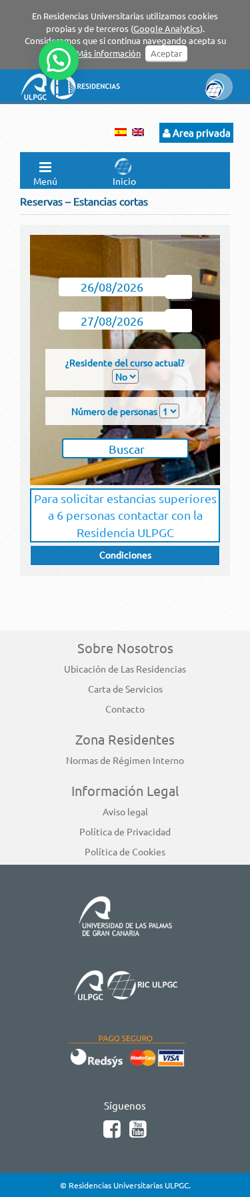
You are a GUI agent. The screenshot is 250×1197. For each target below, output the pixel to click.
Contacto (125, 709)
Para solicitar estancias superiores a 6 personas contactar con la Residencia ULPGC (125, 515)
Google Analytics (166, 28)
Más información (108, 53)
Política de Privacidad (125, 831)
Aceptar (166, 53)
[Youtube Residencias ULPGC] (139, 1132)
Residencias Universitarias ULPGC (129, 1185)
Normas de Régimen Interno (125, 760)
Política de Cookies (125, 851)
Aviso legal (125, 811)
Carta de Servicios (125, 689)
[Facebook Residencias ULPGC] (114, 1132)
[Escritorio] (246, 3)
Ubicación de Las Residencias (125, 669)
